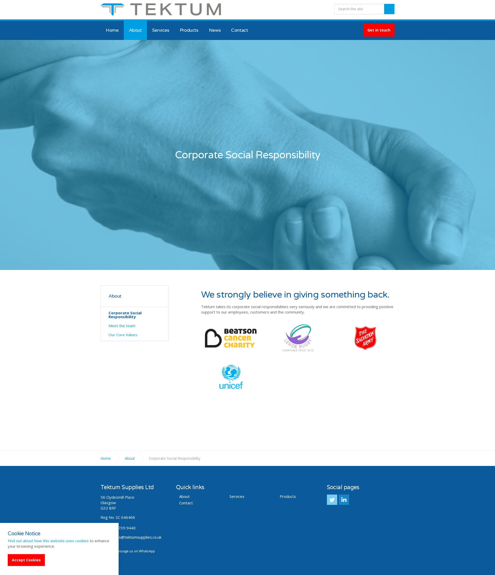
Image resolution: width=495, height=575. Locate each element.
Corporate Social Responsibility (125, 314)
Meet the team (122, 325)
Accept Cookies (26, 559)
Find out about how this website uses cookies (48, 540)
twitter (332, 500)
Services (160, 30)
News (215, 30)
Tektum (161, 9)
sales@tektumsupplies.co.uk (136, 537)
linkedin (344, 500)
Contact (239, 30)
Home (112, 30)
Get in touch (378, 30)
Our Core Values (123, 334)
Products (189, 30)
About (135, 30)
